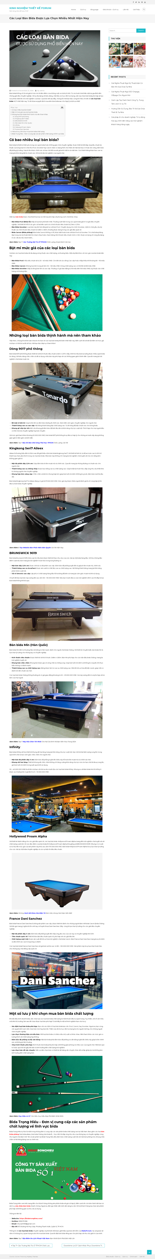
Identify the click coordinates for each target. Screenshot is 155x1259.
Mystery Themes (32, 1256)
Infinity (17, 125)
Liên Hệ (125, 9)
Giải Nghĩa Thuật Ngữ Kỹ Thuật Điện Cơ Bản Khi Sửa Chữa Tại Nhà (127, 85)
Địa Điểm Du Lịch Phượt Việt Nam (36, 1238)
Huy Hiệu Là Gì (24, 1116)
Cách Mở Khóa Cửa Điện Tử (35, 913)
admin (42, 90)
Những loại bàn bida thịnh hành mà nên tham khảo (30, 114)
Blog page (94, 9)
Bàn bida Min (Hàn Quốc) (23, 123)
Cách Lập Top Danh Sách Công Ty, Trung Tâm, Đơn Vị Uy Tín (127, 102)
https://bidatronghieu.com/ (31, 1218)
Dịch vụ (83, 9)
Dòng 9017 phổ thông (22, 116)
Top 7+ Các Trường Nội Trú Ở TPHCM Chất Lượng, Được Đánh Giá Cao (32, 1246)
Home (73, 9)
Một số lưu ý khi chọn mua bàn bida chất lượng (28, 131)
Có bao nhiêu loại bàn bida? (21, 110)
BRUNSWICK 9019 (21, 121)
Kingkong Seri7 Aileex (22, 118)
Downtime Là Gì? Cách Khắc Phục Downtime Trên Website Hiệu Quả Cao (84, 1246)
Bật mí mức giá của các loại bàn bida (24, 112)
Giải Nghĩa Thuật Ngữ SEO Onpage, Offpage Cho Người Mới (125, 93)
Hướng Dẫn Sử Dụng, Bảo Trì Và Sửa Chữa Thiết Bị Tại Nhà (128, 110)
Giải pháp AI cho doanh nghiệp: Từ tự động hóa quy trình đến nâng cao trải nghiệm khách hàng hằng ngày (128, 120)
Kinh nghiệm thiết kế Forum (30, 8)
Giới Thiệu (136, 9)
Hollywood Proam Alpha (23, 127)
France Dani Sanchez (22, 129)
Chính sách (133, 1256)
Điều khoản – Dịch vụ (110, 9)
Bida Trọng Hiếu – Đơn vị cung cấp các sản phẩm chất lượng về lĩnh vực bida (38, 134)
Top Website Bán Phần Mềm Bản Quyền (35, 547)
